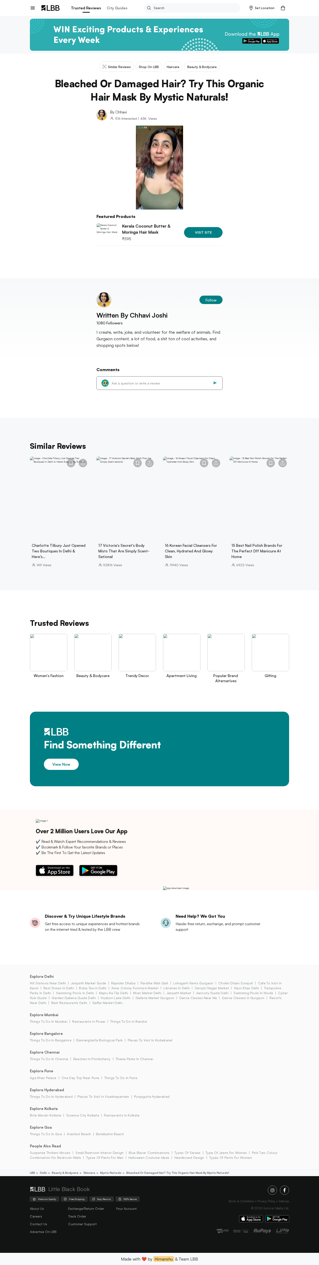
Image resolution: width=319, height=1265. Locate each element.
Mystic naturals (110, 1172)
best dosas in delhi (58, 988)
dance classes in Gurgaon (243, 998)
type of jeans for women (226, 1153)
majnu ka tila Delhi (113, 993)
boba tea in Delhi (92, 988)
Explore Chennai (45, 1052)
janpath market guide (88, 983)
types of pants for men (104, 1158)
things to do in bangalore (50, 1040)
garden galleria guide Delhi (74, 998)
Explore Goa (41, 1127)
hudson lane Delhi (115, 998)
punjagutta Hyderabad (152, 1096)
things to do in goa (46, 1134)
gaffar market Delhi (107, 1003)
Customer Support (82, 1224)
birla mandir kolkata (45, 1115)
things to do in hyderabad (51, 1096)
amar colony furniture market (135, 988)
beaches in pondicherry (91, 1059)
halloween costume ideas (148, 1158)
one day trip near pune (80, 1078)
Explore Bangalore (46, 1033)
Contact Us (38, 1224)
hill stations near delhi (48, 983)
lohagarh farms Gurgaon (193, 983)
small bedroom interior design (99, 1153)
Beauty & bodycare (65, 1172)
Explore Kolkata (44, 1108)
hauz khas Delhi (246, 988)
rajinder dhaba (123, 983)
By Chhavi (118, 112)
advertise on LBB (43, 1232)
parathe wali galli (154, 983)
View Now (61, 764)
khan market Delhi (147, 993)
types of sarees (187, 1153)
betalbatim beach (110, 1134)
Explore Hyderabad (47, 1089)
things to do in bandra (128, 1021)
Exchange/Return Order (86, 1209)
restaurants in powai (88, 1021)
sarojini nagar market (212, 988)
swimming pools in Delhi (75, 993)
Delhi (43, 1172)
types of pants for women (230, 1158)
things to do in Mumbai (48, 1021)
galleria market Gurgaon (154, 998)
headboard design (189, 1158)
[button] (262, 8)
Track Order (77, 1216)
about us (37, 1209)
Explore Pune (41, 1071)
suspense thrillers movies (50, 1153)
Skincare (89, 1172)
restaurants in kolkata (121, 1115)
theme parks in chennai (134, 1059)
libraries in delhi (176, 988)
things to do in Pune (120, 1078)
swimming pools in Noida (253, 993)
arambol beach (79, 1134)
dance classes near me (198, 998)
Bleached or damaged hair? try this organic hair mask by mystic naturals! (177, 1172)
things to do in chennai (49, 1059)
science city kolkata (82, 1115)
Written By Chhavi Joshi (131, 315)
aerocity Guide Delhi (212, 993)
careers (36, 1216)
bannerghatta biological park (99, 1040)
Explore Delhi (42, 976)
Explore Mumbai (44, 1014)
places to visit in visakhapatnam (103, 1096)
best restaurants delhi (69, 1003)
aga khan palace (43, 1078)
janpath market (179, 993)
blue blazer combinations (149, 1153)
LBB (32, 1172)
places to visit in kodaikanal (150, 1040)
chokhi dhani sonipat (235, 983)
